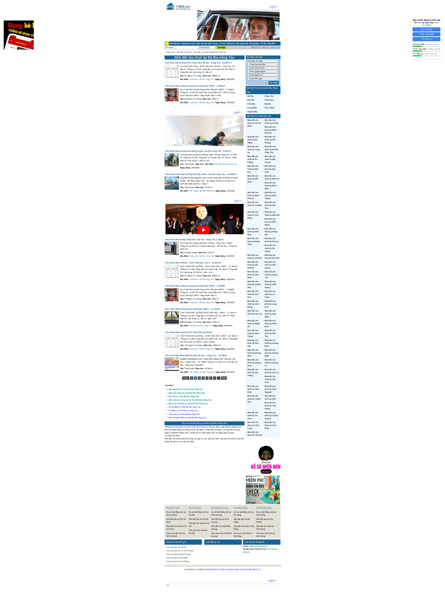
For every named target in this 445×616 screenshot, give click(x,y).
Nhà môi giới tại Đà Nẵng (177, 558)
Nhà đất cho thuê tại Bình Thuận (271, 195)
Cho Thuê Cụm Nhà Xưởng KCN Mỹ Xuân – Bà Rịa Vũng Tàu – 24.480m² (200, 174)
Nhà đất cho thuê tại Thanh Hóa (254, 399)
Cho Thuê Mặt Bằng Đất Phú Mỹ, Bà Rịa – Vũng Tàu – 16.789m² (196, 355)
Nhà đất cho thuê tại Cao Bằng (253, 215)
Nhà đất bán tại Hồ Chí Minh (176, 520)
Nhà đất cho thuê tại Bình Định (271, 186)
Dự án (215, 43)
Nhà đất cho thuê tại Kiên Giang (270, 284)
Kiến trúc (231, 43)
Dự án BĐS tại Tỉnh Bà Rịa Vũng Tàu (185, 407)
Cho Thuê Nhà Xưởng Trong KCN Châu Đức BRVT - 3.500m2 (195, 86)
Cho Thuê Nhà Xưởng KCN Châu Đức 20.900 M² (188, 332)
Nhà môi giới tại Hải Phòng (178, 561)
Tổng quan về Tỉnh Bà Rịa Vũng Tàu (184, 414)
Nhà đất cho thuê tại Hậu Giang (270, 265)
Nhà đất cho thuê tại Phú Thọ (270, 333)
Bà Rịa (250, 96)
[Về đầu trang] (442, 613)
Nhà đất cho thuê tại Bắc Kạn (252, 169)
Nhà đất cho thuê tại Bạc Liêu (270, 169)
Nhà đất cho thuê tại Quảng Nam (254, 353)
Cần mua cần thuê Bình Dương (221, 534)
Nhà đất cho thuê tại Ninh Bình (271, 324)
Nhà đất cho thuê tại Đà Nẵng (252, 140)
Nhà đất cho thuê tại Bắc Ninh (252, 179)
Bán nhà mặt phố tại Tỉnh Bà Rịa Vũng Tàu (188, 403)
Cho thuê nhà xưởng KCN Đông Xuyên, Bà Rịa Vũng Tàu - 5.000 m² (198, 151)
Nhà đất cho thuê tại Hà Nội (199, 524)
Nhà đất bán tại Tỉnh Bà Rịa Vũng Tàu (186, 389)
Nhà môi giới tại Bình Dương (179, 554)
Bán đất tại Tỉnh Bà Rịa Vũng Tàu (184, 396)
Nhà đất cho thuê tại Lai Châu (270, 294)
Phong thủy (254, 43)
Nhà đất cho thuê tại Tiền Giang (270, 406)
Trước (185, 378)
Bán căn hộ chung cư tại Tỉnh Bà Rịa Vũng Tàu (190, 400)
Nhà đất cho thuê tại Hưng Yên (271, 275)
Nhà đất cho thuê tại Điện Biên (253, 232)
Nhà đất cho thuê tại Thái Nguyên (270, 389)
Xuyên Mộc (252, 112)
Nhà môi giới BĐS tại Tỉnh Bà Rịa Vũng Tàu (187, 418)
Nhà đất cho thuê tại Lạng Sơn (271, 304)
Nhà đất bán (175, 43)
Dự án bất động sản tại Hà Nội (198, 513)
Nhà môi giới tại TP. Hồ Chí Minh (180, 551)
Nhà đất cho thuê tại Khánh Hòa (254, 284)
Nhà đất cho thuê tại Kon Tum (253, 294)
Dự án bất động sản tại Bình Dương (221, 513)
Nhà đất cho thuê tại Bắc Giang (270, 159)
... (218, 378)
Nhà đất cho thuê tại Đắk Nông (270, 222)
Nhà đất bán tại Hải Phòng (264, 520)
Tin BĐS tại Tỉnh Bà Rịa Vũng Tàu (183, 411)
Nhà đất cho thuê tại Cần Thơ (270, 205)
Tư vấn (263, 43)
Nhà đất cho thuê (188, 43)
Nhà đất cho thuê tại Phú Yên (253, 343)
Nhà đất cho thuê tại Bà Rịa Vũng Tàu (210, 52)
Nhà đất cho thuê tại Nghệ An (253, 324)
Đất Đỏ (268, 104)
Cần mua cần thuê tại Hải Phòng (265, 534)
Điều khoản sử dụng (224, 569)
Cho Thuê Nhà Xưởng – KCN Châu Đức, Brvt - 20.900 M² (193, 263)
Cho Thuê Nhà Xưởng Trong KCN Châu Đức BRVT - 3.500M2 (195, 286)
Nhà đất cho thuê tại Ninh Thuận (253, 333)
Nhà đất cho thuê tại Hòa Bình (253, 275)
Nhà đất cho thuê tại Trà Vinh (252, 416)
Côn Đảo (251, 104)
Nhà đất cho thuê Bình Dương (220, 527)
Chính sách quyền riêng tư (247, 569)
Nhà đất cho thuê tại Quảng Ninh (254, 363)
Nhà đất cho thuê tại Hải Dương (252, 265)
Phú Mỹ (218, 164)
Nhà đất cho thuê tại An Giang (252, 159)
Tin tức (223, 43)
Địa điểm (271, 43)
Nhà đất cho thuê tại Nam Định (270, 314)
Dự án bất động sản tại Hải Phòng (266, 513)
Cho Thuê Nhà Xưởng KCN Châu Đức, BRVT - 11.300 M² (192, 309)
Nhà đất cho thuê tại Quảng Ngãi (271, 353)
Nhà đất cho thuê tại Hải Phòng (270, 140)
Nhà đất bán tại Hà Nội (198, 519)
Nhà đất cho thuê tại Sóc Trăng (252, 372)
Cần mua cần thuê (204, 43)
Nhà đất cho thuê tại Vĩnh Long (253, 425)
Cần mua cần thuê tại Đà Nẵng (243, 534)
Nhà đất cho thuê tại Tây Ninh (270, 379)
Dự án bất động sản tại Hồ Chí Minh (176, 513)
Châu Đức (193, 79)
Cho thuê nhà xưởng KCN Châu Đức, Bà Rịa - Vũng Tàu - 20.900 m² (198, 63)
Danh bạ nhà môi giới (176, 542)
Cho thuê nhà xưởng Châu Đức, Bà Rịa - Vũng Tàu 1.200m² (194, 239)
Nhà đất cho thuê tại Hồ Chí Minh (254, 123)
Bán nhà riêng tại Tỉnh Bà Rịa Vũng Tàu (187, 393)
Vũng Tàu (269, 96)
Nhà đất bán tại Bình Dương (220, 520)
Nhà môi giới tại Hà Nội (176, 547)
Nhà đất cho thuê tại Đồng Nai (271, 232)
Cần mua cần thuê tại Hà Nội (198, 531)
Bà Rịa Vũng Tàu (206, 79)
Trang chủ (170, 52)
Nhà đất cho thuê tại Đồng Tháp (253, 241)
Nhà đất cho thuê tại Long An (253, 149)
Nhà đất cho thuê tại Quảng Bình (271, 343)
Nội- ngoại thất (242, 43)
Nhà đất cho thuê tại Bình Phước (253, 195)
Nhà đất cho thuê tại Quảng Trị (271, 363)
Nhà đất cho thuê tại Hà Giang (270, 248)
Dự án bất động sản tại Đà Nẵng (243, 513)
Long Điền (252, 108)
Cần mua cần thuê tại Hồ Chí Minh (175, 534)
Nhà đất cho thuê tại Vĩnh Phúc (270, 425)
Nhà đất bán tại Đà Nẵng (242, 520)
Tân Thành (194, 191)
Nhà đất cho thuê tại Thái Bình (253, 389)
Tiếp (224, 378)
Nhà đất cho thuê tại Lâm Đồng (253, 304)
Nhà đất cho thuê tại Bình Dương (271, 130)
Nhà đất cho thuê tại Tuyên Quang (271, 416)
